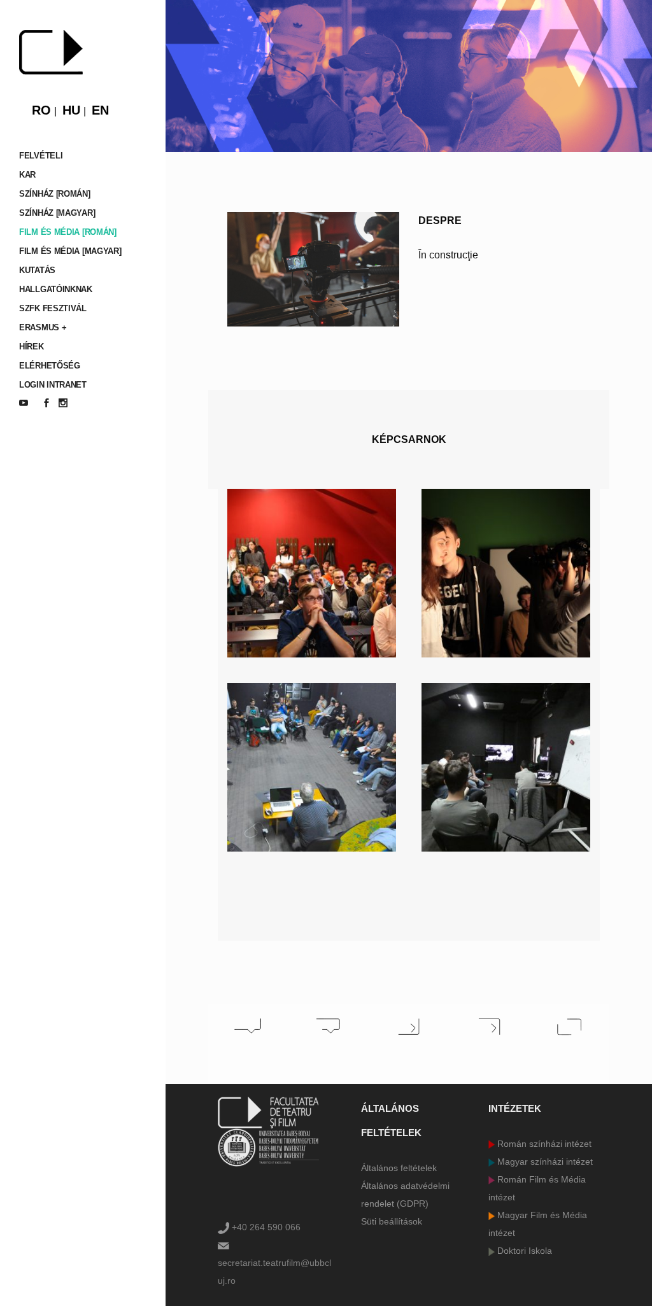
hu (71, 110)
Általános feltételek (399, 1168)
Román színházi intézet (543, 1144)
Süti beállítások (391, 1221)
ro (41, 110)
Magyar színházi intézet (544, 1161)
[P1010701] (506, 767)
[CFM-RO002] (506, 573)
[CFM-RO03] (311, 767)
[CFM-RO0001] (311, 573)
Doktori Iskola (523, 1251)
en (100, 110)
